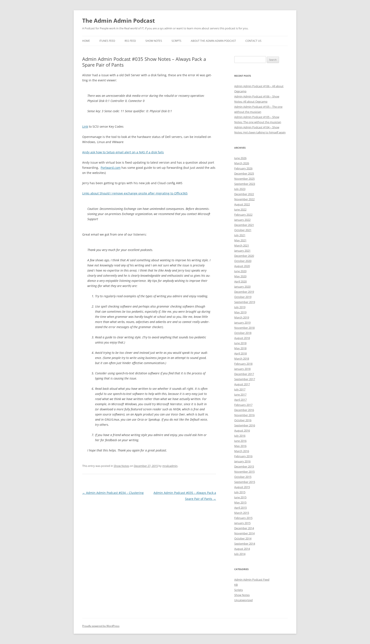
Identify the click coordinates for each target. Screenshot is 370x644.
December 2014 (244, 528)
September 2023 (244, 184)
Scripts (176, 41)
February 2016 (243, 456)
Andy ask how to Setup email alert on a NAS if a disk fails (123, 152)
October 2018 (242, 333)
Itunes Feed (107, 41)
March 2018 (241, 358)
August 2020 (242, 266)
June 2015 (240, 497)
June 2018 (240, 343)
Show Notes (153, 41)
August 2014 (242, 549)
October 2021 (242, 230)
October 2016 (242, 420)
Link (85, 126)
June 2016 (240, 441)
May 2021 (240, 240)
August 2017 (242, 384)
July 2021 (239, 235)
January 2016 (242, 461)
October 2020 (242, 261)
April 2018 (240, 353)
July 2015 (239, 492)
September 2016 (244, 425)
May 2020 (240, 276)
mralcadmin (170, 466)
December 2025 (244, 173)
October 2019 (242, 297)
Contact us (253, 41)
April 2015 (240, 508)
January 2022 (242, 220)
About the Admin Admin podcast (213, 41)
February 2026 (243, 168)
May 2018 (240, 348)
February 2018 (243, 364)
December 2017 (244, 374)
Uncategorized (243, 600)
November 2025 (244, 179)
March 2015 (241, 513)
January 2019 (242, 322)
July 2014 (239, 554)
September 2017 (244, 379)
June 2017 (240, 394)
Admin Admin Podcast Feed (251, 579)
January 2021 (242, 251)
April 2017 (240, 400)
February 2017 (243, 405)
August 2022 (242, 204)
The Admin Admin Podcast (118, 20)
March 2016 (241, 451)
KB (236, 585)
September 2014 (244, 543)
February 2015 (243, 518)
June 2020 (240, 271)
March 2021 (241, 245)
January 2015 (242, 523)
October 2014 (242, 538)
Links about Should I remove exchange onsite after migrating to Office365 (135, 193)
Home (86, 41)
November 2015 (244, 472)
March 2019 (241, 317)
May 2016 (240, 446)
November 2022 (244, 199)
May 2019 (240, 312)
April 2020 (240, 281)
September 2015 (244, 482)
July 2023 (239, 189)
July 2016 (239, 436)
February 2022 (243, 215)
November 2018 (244, 328)
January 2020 (242, 286)
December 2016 (244, 410)
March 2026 (241, 163)
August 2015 (242, 487)
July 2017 (239, 389)
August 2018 (242, 338)
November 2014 (244, 533)
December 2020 (244, 256)
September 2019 (244, 302)
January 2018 (242, 369)
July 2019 (239, 307)
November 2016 (244, 415)
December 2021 (244, 225)
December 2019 (244, 292)
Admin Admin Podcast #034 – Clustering (113, 493)
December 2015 (244, 466)
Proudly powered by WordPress (100, 626)
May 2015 (240, 502)
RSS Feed (130, 41)
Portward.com (111, 168)
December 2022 (244, 194)
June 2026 (240, 158)
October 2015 (242, 477)
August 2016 (242, 430)
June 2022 (240, 209)
